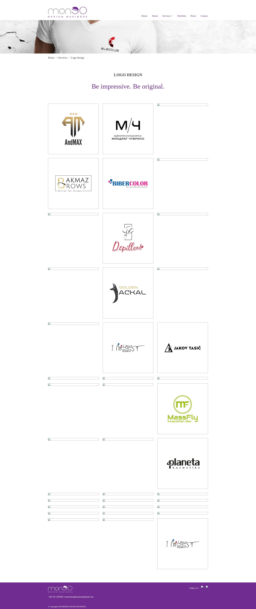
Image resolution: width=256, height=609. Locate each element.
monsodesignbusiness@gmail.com (79, 597)
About (155, 16)
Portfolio (181, 16)
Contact (204, 16)
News (193, 16)
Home (144, 16)
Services (166, 16)
